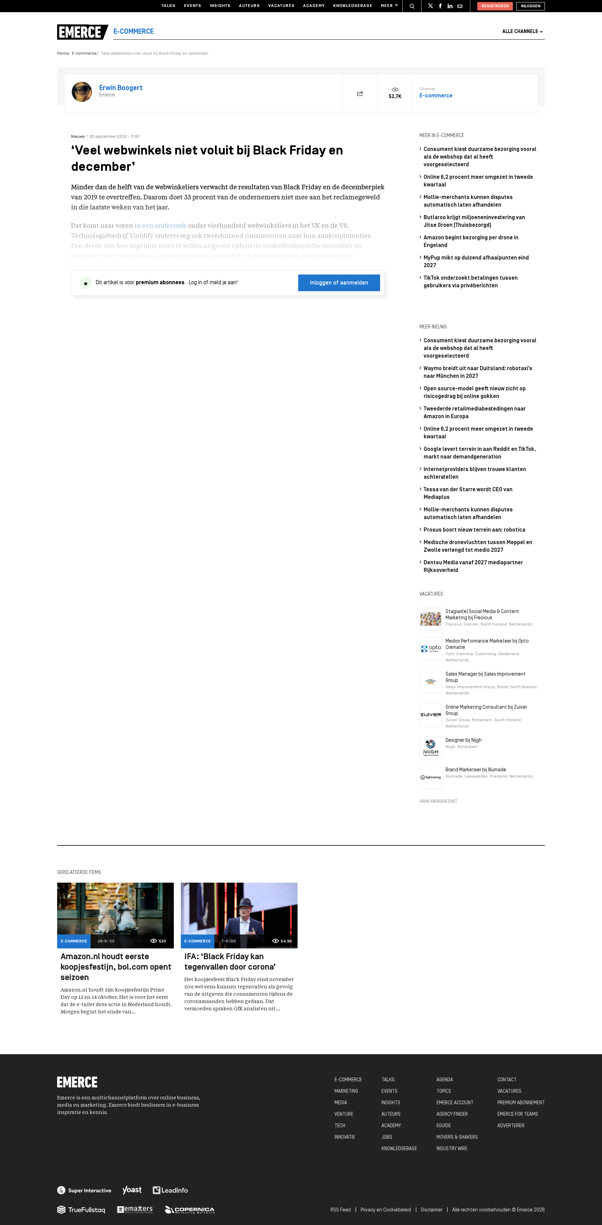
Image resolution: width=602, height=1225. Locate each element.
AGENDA (445, 1080)
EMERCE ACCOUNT (455, 1103)
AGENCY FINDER (452, 1114)
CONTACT (507, 1080)
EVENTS (389, 1091)
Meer (387, 6)
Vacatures (281, 6)
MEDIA (340, 1103)
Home (63, 53)
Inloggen (530, 6)
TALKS (388, 1080)
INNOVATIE (344, 1137)
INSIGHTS (390, 1103)
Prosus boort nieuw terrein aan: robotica (474, 530)
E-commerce (84, 53)
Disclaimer (431, 1210)
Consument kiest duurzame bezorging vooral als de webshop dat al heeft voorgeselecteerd (480, 157)
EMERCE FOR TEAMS (517, 1114)
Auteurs (249, 6)
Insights (220, 6)
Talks (169, 6)
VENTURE (343, 1114)
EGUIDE (444, 1126)
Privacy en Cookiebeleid (386, 1210)
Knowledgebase (352, 6)
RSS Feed (341, 1210)
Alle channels (520, 31)
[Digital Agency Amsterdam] (84, 1190)
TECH (339, 1126)
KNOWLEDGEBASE (399, 1149)
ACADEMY (391, 1126)
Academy (314, 6)
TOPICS (444, 1091)
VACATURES (509, 1091)
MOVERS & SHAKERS (457, 1137)
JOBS (386, 1137)
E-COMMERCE (348, 1080)
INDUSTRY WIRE (452, 1149)
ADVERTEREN (510, 1126)
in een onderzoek (160, 226)
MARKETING (346, 1091)
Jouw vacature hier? (438, 800)
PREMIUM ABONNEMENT (521, 1103)
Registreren (495, 6)
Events (192, 6)
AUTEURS (391, 1114)
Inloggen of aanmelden (339, 283)
